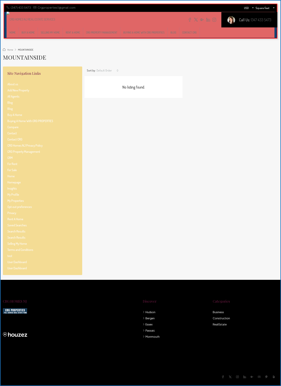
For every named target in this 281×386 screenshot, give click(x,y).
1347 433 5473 (261, 19)
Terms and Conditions (20, 250)
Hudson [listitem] (150, 312)
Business (218, 312)
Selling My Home (50, 32)
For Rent (12, 164)
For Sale (12, 170)
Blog (173, 32)
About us (12, 84)
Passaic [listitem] (150, 330)
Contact (12, 133)
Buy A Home (28, 32)
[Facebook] (224, 377)
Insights (12, 188)
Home (13, 32)
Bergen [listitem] (150, 318)
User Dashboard (17, 262)
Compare (13, 127)
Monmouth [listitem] (152, 336)
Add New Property (18, 90)
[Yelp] (274, 377)
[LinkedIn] (245, 377)
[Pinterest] (267, 377)
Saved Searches (17, 225)
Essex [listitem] (149, 324)
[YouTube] (260, 377)
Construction (221, 318)
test (9, 256)
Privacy (11, 213)
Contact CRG (189, 32)
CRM (10, 158)
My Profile (13, 194)
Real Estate (220, 324)
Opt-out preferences (19, 207)
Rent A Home (73, 32)
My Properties (15, 201)
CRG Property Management (101, 32)
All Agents (13, 96)
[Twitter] (231, 377)
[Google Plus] (253, 377)
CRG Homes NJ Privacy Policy (25, 145)
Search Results (16, 231)
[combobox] (107, 71)
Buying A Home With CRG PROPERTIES (144, 32)
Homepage (14, 182)
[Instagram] (238, 377)
